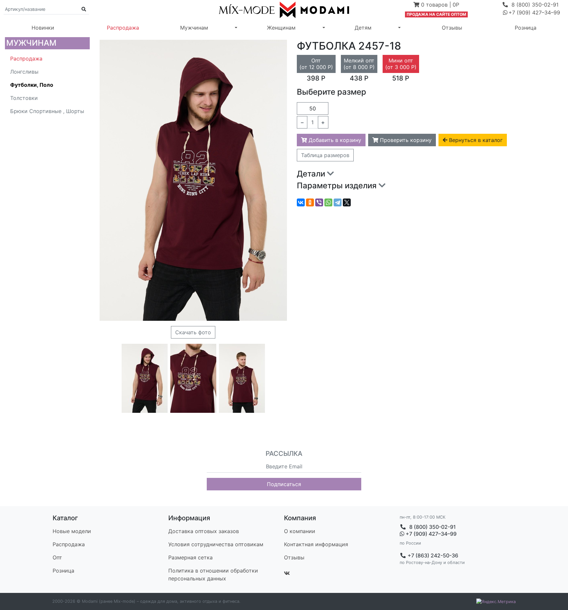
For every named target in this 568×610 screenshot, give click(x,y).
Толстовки (24, 98)
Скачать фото (193, 332)
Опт (57, 557)
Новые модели (72, 531)
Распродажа (123, 27)
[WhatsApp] (328, 202)
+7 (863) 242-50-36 (432, 555)
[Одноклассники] (310, 202)
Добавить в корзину (334, 140)
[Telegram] (338, 202)
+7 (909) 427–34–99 (430, 534)
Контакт (316, 544)
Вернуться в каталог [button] (475, 140)
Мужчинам (31, 43)
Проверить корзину (405, 140)
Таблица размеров (325, 155)
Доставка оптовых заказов (203, 531)
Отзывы (452, 27)
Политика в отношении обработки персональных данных (213, 574)
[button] (436, 5)
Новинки (43, 27)
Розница (525, 27)
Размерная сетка (190, 557)
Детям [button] (363, 27)
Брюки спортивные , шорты (47, 111)
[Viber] (319, 202)
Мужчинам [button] (194, 27)
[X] (347, 202)
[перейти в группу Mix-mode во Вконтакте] (287, 573)
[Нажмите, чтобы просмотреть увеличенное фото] (145, 378)
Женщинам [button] (281, 27)
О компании (299, 531)
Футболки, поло (31, 85)
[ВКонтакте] (301, 202)
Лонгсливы (24, 71)
